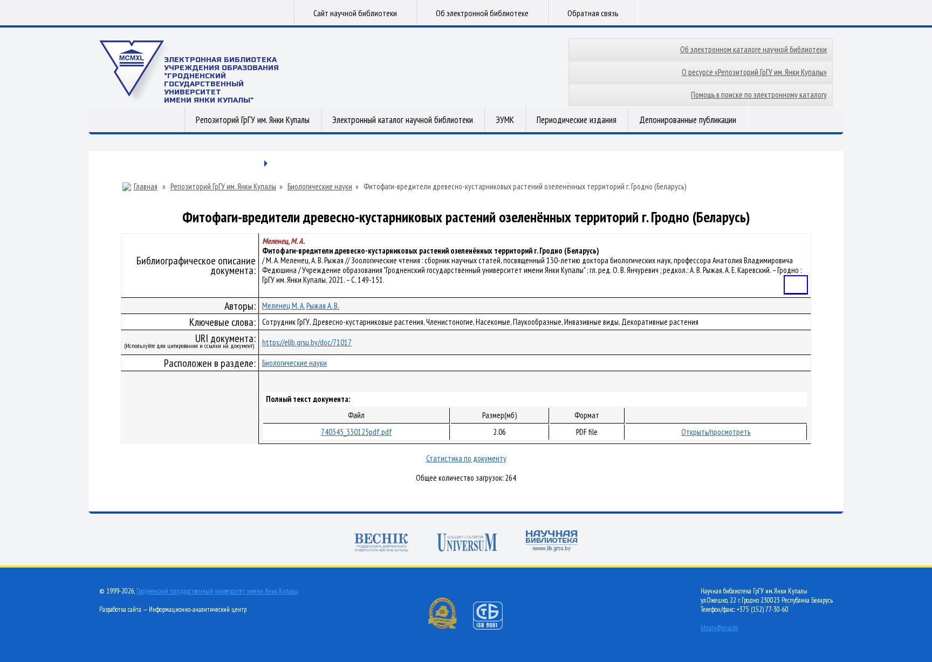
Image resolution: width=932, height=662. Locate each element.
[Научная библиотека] (552, 542)
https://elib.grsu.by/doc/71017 (307, 342)
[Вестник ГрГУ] (381, 544)
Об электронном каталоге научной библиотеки (753, 49)
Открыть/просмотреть (715, 432)
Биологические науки (319, 186)
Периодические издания (576, 120)
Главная (145, 186)
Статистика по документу (466, 458)
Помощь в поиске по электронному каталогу (759, 95)
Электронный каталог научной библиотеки (402, 120)
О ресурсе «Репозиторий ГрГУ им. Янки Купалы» (754, 72)
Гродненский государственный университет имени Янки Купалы (217, 591)
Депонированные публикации (687, 120)
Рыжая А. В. (322, 306)
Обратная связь (593, 13)
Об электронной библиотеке (482, 13)
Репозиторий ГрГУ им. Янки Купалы (253, 120)
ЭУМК (505, 120)
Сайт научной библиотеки (355, 13)
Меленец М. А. (283, 306)
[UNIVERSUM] (467, 544)
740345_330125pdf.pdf (356, 432)
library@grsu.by (719, 627)
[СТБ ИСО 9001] (494, 627)
